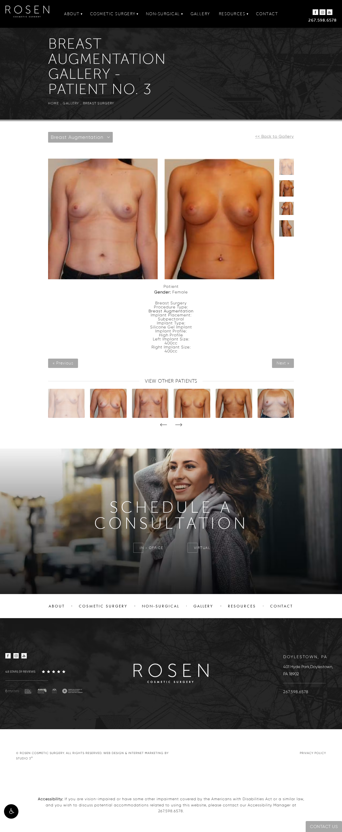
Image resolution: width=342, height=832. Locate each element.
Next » (283, 363)
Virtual (202, 548)
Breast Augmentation (171, 311)
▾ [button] (82, 14)
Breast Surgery (98, 103)
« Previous (63, 363)
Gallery (200, 14)
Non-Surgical (163, 14)
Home (53, 103)
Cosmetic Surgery (112, 14)
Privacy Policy (313, 753)
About (72, 14)
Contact (267, 14)
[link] (45, 671)
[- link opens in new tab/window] (12, 690)
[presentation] (163, 424)
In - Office (151, 548)
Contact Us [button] (324, 826)
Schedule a (171, 516)
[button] (11, 811)
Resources (232, 14)
